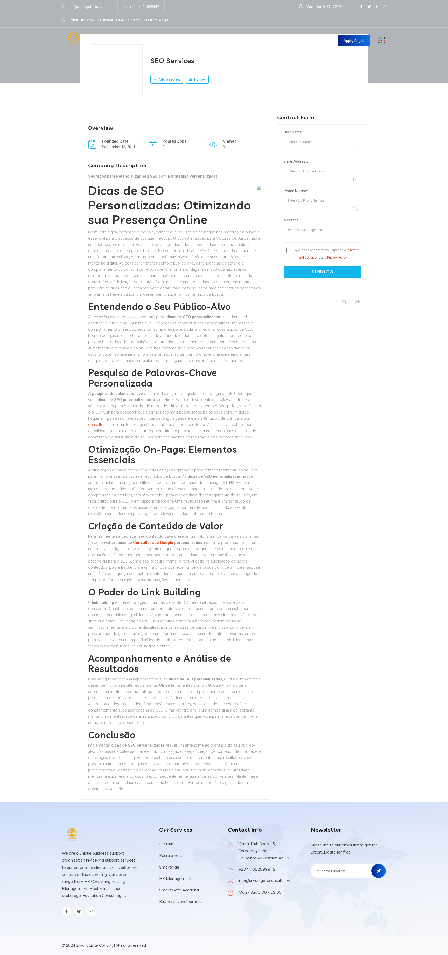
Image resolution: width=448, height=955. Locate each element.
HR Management (175, 878)
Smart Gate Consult (94, 945)
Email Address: (296, 161)
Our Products (234, 40)
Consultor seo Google (153, 542)
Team (269, 40)
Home (125, 40)
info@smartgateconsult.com (90, 6)
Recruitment (170, 855)
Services (181, 40)
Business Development (180, 901)
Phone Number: (296, 191)
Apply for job (354, 40)
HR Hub (166, 843)
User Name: (293, 132)
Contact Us (298, 40)
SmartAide (169, 867)
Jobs (204, 40)
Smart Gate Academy (179, 889)
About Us (151, 40)
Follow (199, 79)
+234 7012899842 (144, 6)
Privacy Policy (337, 257)
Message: (291, 220)
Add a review (169, 79)
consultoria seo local (106, 424)
